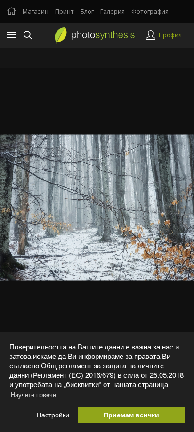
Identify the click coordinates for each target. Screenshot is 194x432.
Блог (87, 11)
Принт (64, 11)
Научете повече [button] (33, 394)
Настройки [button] (53, 414)
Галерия (112, 11)
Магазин (35, 11)
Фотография (150, 11)
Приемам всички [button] (131, 414)
